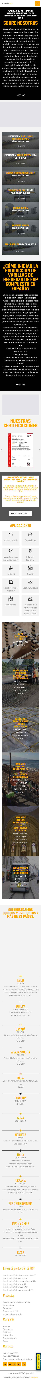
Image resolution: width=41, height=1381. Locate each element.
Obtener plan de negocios (38, 1362)
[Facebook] (5, 1364)
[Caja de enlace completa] (20, 640)
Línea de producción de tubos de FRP (14, 1284)
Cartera (5, 1341)
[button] (1, 450)
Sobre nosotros (7, 1329)
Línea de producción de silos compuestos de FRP (18, 1290)
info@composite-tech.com (24, 1359)
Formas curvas (7, 1308)
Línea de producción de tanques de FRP (15, 1287)
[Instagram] (14, 1364)
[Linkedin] (19, 1364)
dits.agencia (34, 1377)
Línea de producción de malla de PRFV (15, 1278)
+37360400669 (12, 1353)
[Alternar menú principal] (37, 3)
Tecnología (6, 1326)
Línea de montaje (20, 174)
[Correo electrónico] (24, 1364)
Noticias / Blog (8, 1335)
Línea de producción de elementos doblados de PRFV (19, 1281)
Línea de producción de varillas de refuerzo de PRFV (19, 1275)
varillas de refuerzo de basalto (12, 1314)
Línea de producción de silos (20, 192)
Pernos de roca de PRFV (10, 1311)
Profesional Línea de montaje (20, 139)
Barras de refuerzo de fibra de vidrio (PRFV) (16, 1302)
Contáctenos (7, 1332)
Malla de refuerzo (8, 1305)
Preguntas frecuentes (10, 1338)
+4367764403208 (13, 1356)
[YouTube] (10, 1364)
